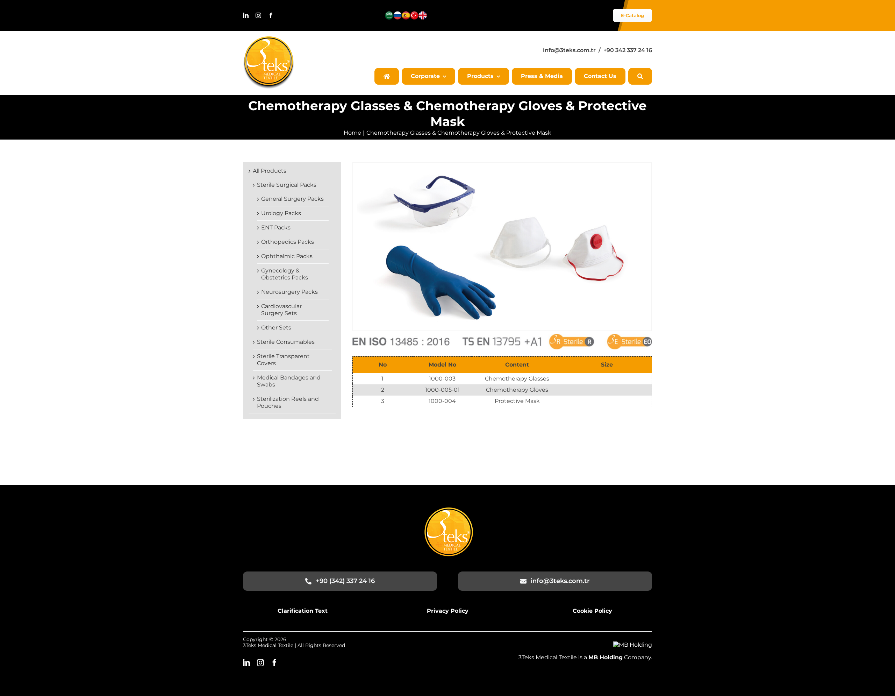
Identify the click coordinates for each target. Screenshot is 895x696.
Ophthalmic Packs (287, 256)
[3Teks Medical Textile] (268, 39)
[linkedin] (246, 15)
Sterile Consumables (286, 342)
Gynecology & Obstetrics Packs (284, 274)
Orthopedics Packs (287, 242)
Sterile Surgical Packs (286, 185)
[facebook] (271, 15)
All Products (269, 171)
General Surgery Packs (292, 199)
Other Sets (276, 327)
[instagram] (258, 15)
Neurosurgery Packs (289, 292)
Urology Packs (281, 213)
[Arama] (640, 76)
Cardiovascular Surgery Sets (281, 310)
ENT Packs (276, 227)
